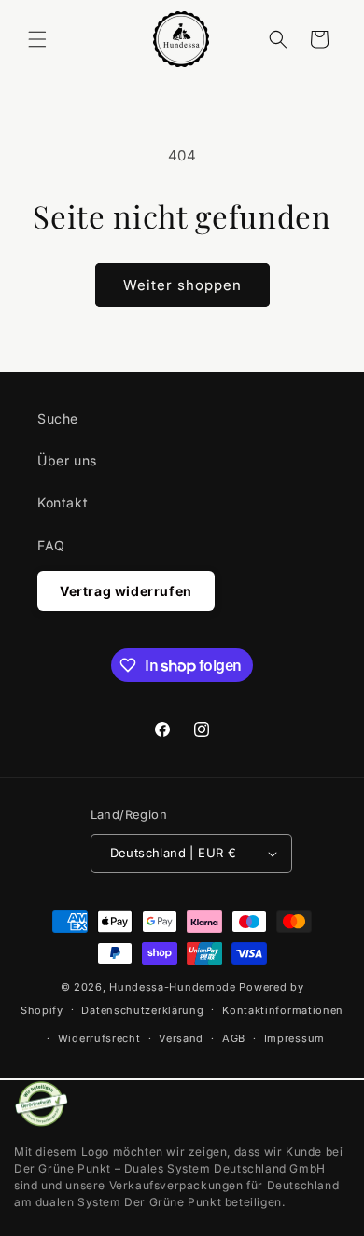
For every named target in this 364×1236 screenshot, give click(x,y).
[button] (37, 39)
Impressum (294, 1038)
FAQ (51, 545)
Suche (57, 418)
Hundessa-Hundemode (172, 986)
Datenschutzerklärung (142, 1010)
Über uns (67, 460)
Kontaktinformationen (282, 1010)
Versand (181, 1038)
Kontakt (62, 502)
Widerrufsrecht (99, 1038)
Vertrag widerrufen (126, 591)
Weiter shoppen (182, 285)
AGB (233, 1038)
